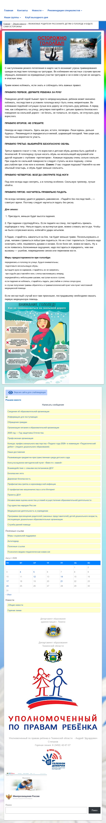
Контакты (22, 10)
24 (7, 585)
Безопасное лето (16, 473)
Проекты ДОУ (14, 494)
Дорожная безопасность (19, 478)
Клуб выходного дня (36, 17)
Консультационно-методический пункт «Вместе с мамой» (35, 462)
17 (7, 581)
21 (62, 581)
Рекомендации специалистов (64, 10)
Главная (8, 10)
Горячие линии (14, 610)
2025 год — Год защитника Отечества (25, 432)
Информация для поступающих (23, 416)
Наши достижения (16, 451)
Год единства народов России (22, 505)
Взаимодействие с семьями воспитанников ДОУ (31, 467)
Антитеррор (13, 541)
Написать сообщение (53, 405)
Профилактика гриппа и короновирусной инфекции (32, 483)
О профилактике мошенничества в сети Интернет (31, 489)
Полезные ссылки (16, 546)
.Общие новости (15, 604)
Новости (37, 10)
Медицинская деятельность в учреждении (28, 510)
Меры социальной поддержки (22, 535)
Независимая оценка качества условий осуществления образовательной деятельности (49, 500)
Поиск (9, 804)
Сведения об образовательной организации (28, 411)
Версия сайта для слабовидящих (29, 392)
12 (34, 576)
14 (62, 576)
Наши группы (12, 17)
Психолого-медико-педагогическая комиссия (29, 551)
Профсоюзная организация (20, 438)
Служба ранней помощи (19, 524)
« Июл (8, 594)
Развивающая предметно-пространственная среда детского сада (39, 457)
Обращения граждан (17, 422)
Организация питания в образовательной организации (33, 427)
